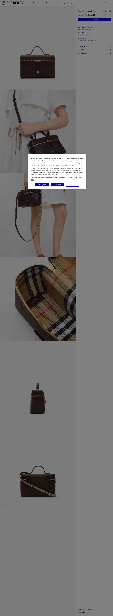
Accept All (42, 185)
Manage (72, 185)
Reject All (57, 185)
